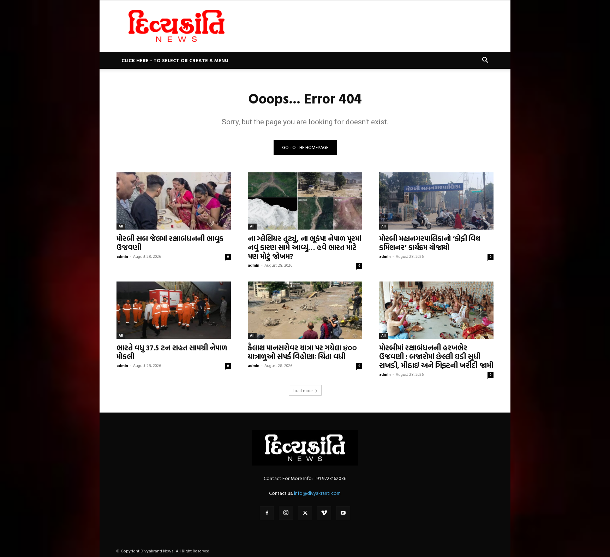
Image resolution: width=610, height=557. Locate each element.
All (121, 226)
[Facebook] (267, 513)
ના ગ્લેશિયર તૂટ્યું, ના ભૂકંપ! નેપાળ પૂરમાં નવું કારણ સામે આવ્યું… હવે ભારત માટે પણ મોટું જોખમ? (304, 247)
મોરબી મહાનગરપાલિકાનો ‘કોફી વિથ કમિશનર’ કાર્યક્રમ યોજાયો (429, 243)
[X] (305, 513)
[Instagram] (286, 513)
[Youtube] (343, 513)
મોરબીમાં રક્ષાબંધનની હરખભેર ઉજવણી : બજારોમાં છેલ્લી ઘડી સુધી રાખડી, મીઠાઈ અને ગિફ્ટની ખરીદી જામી (436, 356)
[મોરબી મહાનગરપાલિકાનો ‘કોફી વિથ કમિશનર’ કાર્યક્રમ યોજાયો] (436, 201)
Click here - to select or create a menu (174, 60)
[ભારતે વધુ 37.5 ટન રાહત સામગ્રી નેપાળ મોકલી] (173, 310)
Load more (303, 390)
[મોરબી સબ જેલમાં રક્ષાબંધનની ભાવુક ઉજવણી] (173, 201)
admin (122, 256)
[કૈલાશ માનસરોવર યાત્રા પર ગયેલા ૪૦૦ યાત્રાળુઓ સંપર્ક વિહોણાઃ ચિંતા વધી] (305, 310)
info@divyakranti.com (317, 493)
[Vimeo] (324, 513)
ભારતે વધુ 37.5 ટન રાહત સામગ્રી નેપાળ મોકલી (171, 352)
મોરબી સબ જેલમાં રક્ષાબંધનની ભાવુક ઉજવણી (169, 243)
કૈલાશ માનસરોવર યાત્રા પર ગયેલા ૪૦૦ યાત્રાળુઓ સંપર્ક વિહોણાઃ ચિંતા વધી (302, 352)
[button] (485, 61)
